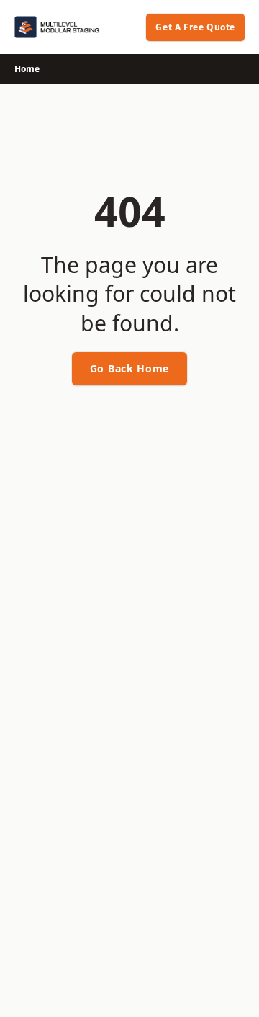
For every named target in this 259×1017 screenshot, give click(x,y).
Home (27, 69)
